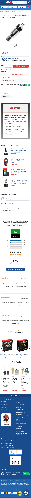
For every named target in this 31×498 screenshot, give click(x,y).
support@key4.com (9, 447)
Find (28, 7)
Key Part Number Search (22, 416)
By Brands (4, 404)
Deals (2, 406)
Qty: (2, 66)
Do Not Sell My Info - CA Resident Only (22, 413)
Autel (8, 78)
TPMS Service (12, 11)
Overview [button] (6, 93)
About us (18, 402)
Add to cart (22, 66)
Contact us (18, 411)
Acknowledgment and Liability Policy (21, 433)
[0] (28, 2)
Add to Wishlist (8, 84)
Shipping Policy (19, 426)
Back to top (14, 395)
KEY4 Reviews (4, 411)
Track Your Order (20, 404)
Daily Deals (16, 362)
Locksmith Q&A (19, 409)
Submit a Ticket (19, 417)
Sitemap (18, 420)
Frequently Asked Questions (20, 406)
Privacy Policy (19, 429)
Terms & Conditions (20, 431)
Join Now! (26, 473)
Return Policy (19, 428)
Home (1, 11)
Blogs (17, 419)
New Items (4, 409)
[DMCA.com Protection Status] (20, 493)
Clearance (3, 407)
